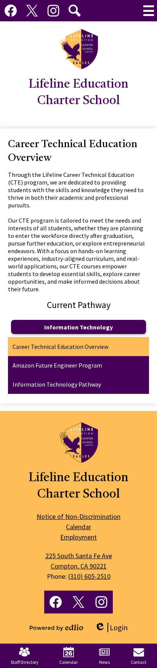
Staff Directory (24, 662)
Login (111, 627)
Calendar (68, 662)
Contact (138, 662)
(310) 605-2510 (89, 576)
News (104, 662)
